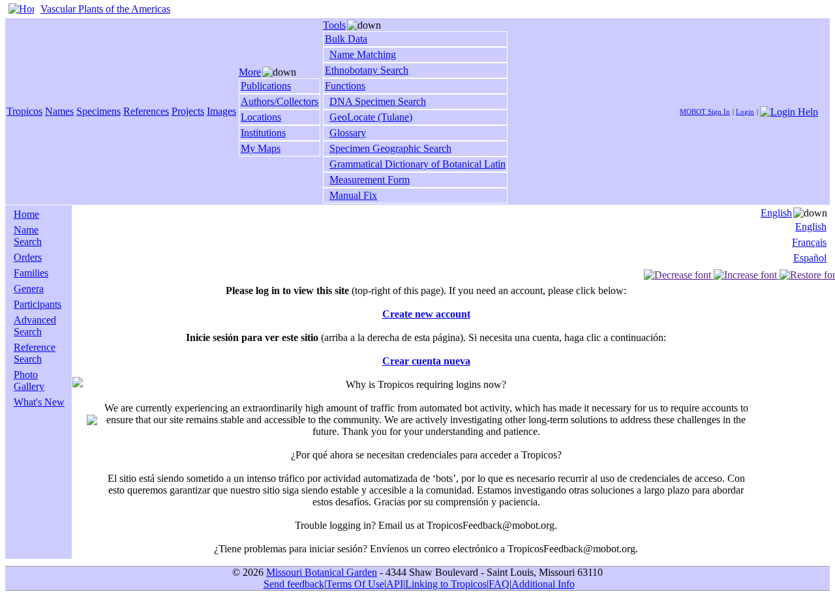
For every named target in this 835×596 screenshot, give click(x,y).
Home (26, 214)
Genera (29, 288)
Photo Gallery (29, 380)
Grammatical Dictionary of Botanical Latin (417, 164)
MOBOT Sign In (705, 111)
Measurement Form (369, 179)
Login (745, 111)
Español (810, 257)
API (394, 583)
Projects (188, 111)
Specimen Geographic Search (390, 148)
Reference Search (34, 353)
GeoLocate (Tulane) (370, 117)
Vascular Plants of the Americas (105, 8)
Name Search (28, 235)
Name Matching (362, 54)
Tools (334, 25)
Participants (37, 304)
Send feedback (294, 583)
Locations (261, 117)
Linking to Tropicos (446, 583)
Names (59, 111)
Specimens (98, 111)
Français (809, 242)
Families (31, 272)
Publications (266, 85)
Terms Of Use (355, 583)
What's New (39, 402)
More (250, 72)
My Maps (261, 148)
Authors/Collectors (279, 101)
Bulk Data (346, 38)
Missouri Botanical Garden (321, 572)
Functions (345, 85)
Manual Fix (353, 195)
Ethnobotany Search (366, 70)
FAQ (499, 583)
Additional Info (543, 583)
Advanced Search (35, 325)
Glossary (347, 132)
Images (221, 111)
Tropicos (24, 111)
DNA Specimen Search (377, 101)
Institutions (263, 132)
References (146, 111)
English (776, 212)
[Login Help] (789, 110)
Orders (28, 257)
